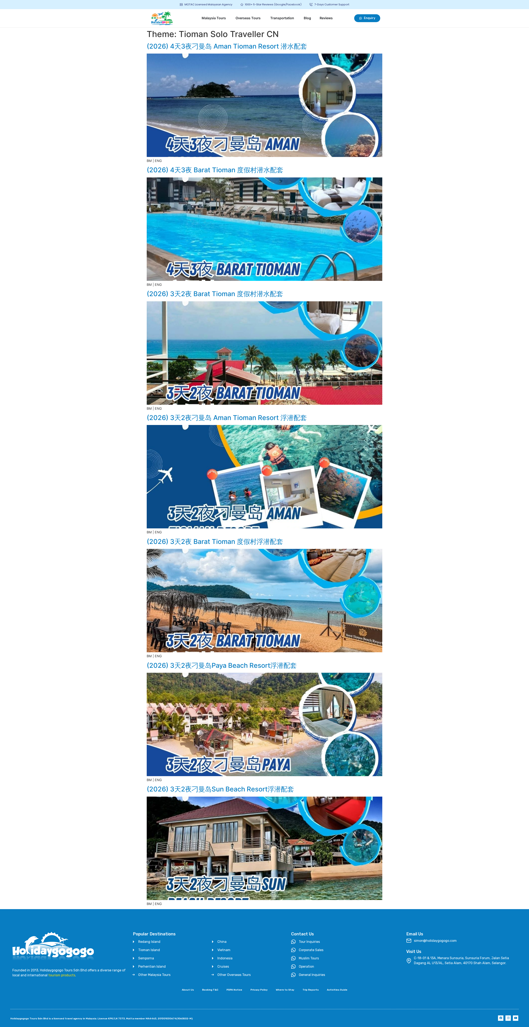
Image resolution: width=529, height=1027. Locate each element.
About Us (188, 989)
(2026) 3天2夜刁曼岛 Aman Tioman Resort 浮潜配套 (227, 418)
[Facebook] (500, 1018)
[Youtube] (515, 1018)
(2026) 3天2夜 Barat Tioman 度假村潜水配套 (215, 294)
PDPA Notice (234, 989)
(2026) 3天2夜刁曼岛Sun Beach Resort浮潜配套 (220, 789)
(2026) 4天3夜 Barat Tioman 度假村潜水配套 (215, 170)
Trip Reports (311, 989)
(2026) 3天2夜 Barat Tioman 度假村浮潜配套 (215, 541)
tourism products (61, 975)
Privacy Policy (259, 989)
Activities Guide (337, 989)
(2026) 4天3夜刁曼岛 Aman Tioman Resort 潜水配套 (227, 46)
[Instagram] (508, 1018)
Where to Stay (285, 989)
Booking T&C (210, 989)
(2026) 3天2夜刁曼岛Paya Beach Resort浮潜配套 (222, 665)
